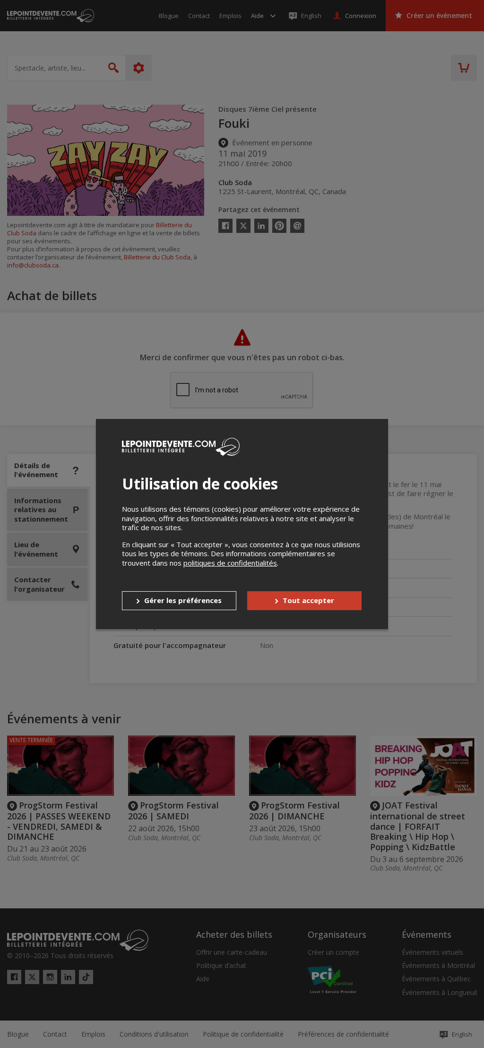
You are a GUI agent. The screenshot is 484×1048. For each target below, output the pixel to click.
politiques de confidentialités (230, 563)
